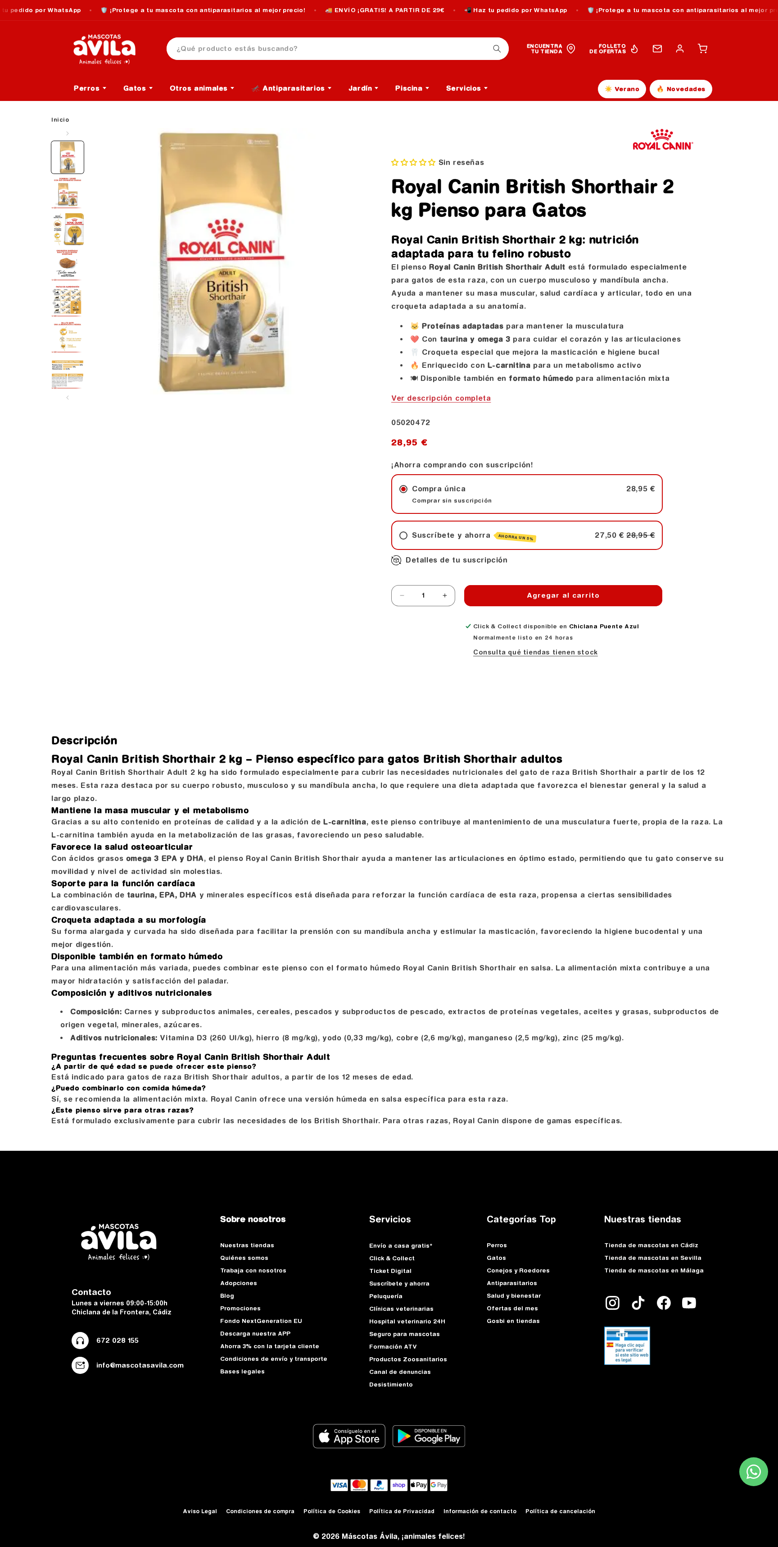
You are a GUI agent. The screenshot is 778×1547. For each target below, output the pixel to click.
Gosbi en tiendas (513, 1320)
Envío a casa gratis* (400, 1245)
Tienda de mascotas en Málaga (654, 1270)
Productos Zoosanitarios (408, 1359)
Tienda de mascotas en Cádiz (651, 1245)
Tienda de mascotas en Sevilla (652, 1257)
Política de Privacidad (401, 1511)
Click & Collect (392, 1258)
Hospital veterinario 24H (407, 1321)
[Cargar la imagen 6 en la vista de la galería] (67, 337)
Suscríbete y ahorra (399, 1283)
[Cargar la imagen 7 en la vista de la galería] (67, 373)
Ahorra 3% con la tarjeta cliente (269, 1346)
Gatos (496, 1257)
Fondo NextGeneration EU (261, 1320)
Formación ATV (393, 1346)
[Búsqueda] (497, 49)
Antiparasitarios (512, 1282)
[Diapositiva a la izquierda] (67, 133)
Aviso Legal (200, 1511)
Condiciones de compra (260, 1511)
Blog (227, 1295)
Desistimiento (391, 1384)
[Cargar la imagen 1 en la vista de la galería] (67, 157)
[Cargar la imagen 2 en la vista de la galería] (67, 193)
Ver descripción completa (441, 398)
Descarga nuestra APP (255, 1333)
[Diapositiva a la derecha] (67, 397)
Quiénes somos (244, 1257)
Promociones (240, 1308)
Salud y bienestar (514, 1295)
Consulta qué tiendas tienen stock (535, 652)
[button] (702, 49)
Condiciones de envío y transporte (273, 1358)
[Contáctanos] (657, 49)
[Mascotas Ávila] (111, 48)
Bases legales (242, 1371)
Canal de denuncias (400, 1371)
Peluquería (386, 1296)
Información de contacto (479, 1511)
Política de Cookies (331, 1511)
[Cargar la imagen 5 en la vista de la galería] (67, 301)
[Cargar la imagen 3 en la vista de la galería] (67, 229)
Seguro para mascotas (404, 1333)
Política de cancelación (560, 1511)
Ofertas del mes (512, 1308)
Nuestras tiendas (247, 1245)
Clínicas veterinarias (401, 1308)
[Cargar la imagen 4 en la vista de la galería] (67, 265)
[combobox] (338, 48)
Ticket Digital (390, 1270)
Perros (497, 1245)
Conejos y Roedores (518, 1270)
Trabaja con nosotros (253, 1270)
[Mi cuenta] (680, 49)
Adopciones (238, 1282)
